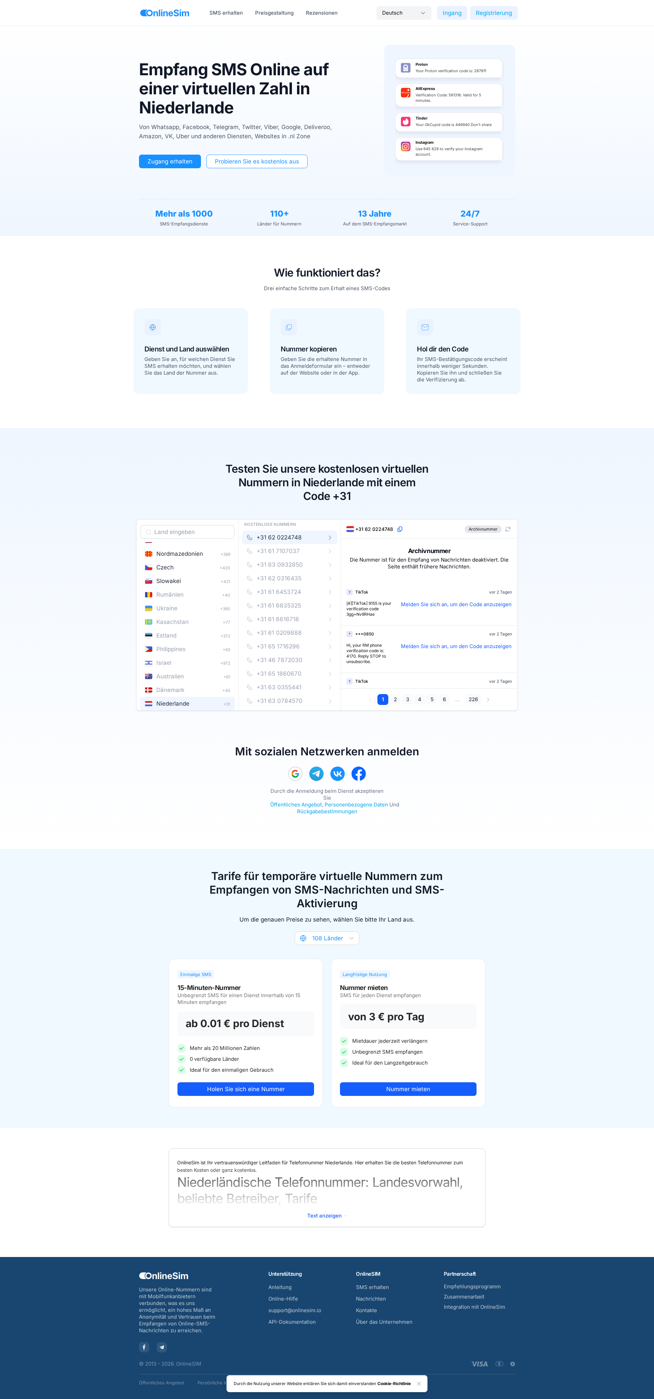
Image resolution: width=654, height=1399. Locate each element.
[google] (295, 774)
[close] (419, 1384)
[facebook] (359, 774)
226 (473, 699)
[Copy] (400, 529)
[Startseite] (164, 13)
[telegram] (316, 774)
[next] (488, 699)
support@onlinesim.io (294, 1310)
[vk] (337, 774)
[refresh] (508, 529)
